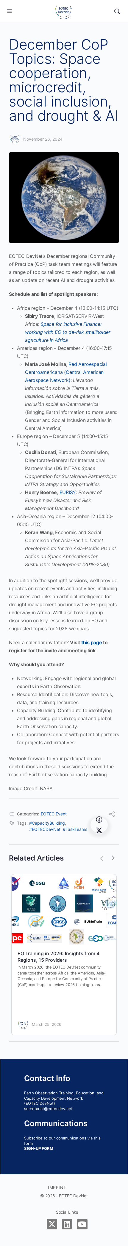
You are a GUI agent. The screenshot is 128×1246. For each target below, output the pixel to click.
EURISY (68, 492)
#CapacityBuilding (47, 823)
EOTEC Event (54, 813)
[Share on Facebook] (99, 819)
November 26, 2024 (43, 139)
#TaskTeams (75, 829)
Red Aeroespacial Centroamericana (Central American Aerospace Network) (66, 372)
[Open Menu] (9, 10)
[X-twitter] (52, 1224)
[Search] (117, 11)
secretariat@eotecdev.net (48, 1108)
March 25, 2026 (46, 1024)
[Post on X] (99, 830)
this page (91, 642)
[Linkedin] (67, 1224)
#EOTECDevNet (44, 829)
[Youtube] (82, 1224)
